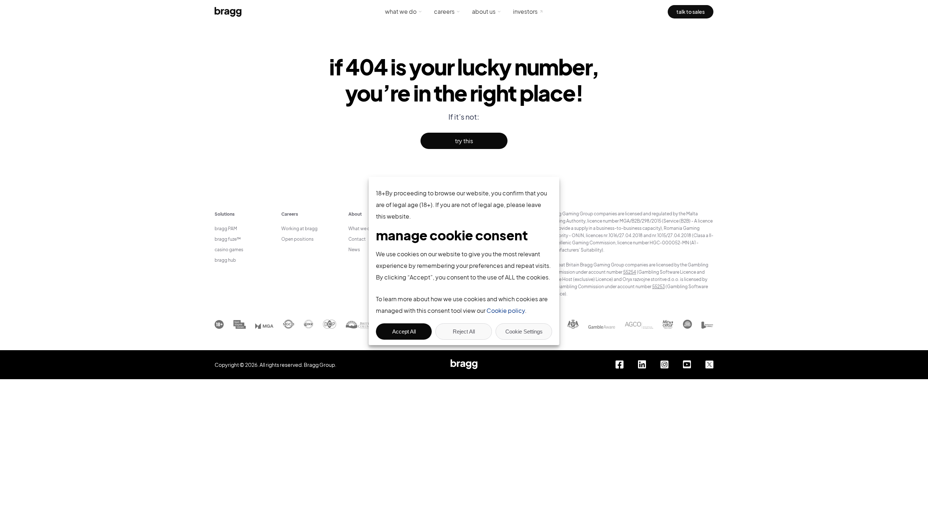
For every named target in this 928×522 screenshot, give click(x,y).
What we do (401, 11)
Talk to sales (690, 12)
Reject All (464, 331)
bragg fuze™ (228, 239)
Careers (444, 11)
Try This (464, 141)
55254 (629, 272)
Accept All (404, 331)
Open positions (297, 239)
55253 (658, 286)
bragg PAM (226, 228)
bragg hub (225, 260)
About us (484, 11)
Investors (525, 11)
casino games (229, 249)
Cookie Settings (524, 331)
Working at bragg (299, 228)
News (354, 249)
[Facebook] (620, 365)
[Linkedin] (642, 365)
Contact (357, 239)
